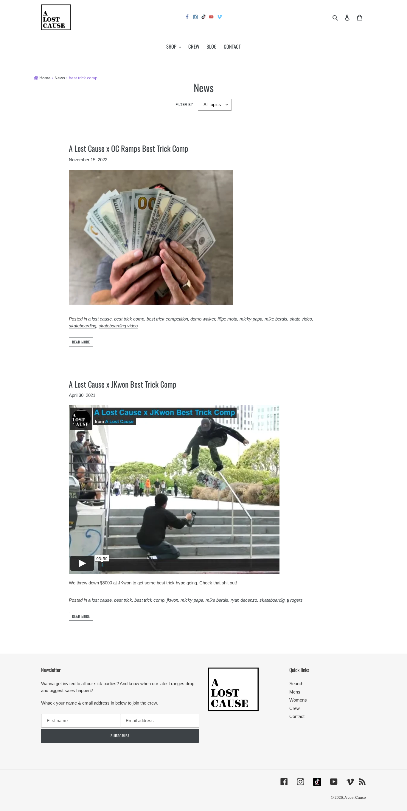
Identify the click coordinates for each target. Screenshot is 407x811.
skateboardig (272, 600)
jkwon (172, 600)
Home (45, 78)
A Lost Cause (355, 797)
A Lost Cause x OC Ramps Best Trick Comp (128, 148)
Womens (298, 699)
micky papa (251, 318)
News (60, 78)
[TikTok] (203, 17)
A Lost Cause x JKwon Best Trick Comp (122, 384)
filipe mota (227, 318)
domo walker (202, 318)
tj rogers (295, 600)
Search (296, 683)
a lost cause (100, 318)
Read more (81, 341)
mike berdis (276, 318)
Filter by (184, 105)
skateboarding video (118, 325)
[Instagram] (195, 18)
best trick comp (129, 318)
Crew (294, 708)
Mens (294, 691)
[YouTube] (211, 18)
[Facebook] (187, 18)
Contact (297, 716)
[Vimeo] (219, 18)
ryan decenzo (244, 600)
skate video (301, 318)
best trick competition (167, 318)
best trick (123, 600)
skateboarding (82, 325)
